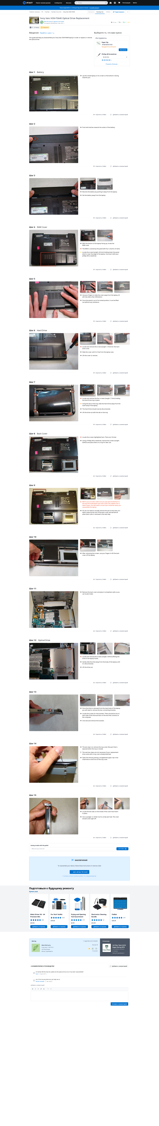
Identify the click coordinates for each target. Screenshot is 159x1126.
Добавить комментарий (118, 121)
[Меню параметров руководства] (128, 12)
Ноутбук (47, 12)
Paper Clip (105, 42)
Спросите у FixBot (100, 114)
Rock (37, 974)
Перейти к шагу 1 (46, 33)
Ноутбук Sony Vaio (56, 12)
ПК (42, 12)
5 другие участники (58, 21)
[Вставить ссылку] (41, 989)
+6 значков (95, 951)
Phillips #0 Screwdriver (109, 54)
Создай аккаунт (94, 8)
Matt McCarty (47, 21)
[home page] (28, 2)
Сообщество (58, 3)
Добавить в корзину (38, 926)
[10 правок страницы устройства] (92, 948)
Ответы (108, 12)
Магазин (68, 3)
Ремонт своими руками (43, 3)
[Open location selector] (115, 2)
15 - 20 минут (35, 27)
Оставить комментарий (119, 1004)
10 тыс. (115, 22)
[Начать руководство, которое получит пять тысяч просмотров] (96, 948)
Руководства (99, 12)
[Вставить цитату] (44, 989)
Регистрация (126, 3)
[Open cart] (119, 2)
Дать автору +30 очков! (80, 872)
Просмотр (123, 50)
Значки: (95, 945)
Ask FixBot (121, 848)
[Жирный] (32, 989)
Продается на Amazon (109, 47)
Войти (135, 3)
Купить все (33, 891)
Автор (34, 941)
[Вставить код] (38, 989)
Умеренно (46, 27)
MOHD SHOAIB (40, 981)
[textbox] (79, 996)
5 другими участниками (91, 941)
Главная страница (34, 12)
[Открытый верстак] (110, 2)
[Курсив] (35, 989)
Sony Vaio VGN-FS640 (69, 12)
